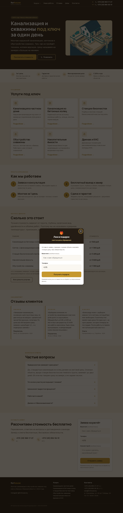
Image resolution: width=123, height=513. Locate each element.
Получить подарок (61, 274)
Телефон (45, 263)
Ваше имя (50, 253)
